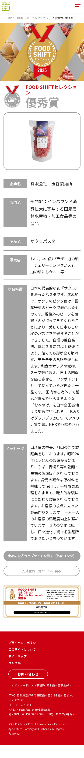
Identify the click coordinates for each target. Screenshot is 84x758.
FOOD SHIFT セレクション (32, 18)
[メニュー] (77, 6)
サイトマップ (17, 656)
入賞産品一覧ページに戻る (41, 571)
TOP (9, 18)
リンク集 (14, 662)
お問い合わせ (28, 674)
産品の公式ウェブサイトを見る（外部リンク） (42, 555)
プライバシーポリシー (23, 642)
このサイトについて (22, 649)
